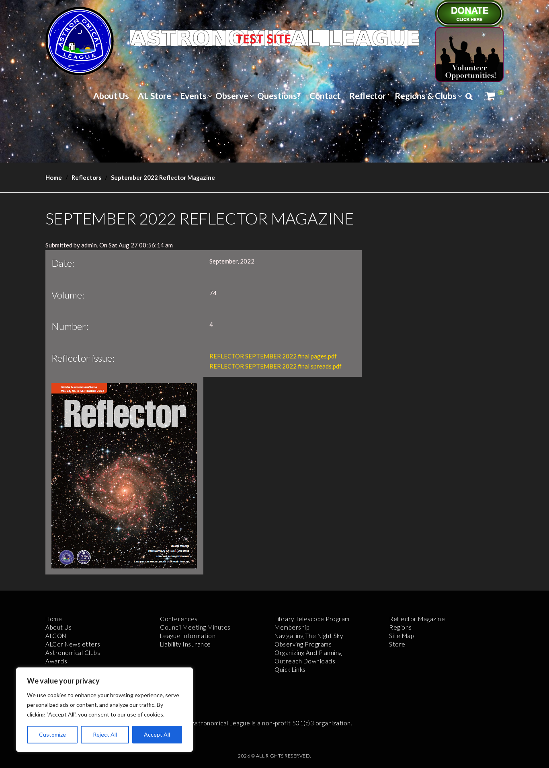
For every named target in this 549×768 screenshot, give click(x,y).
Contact (324, 96)
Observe (231, 96)
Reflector (367, 96)
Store (397, 644)
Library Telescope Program (312, 618)
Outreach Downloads (304, 661)
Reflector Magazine (417, 618)
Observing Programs (303, 644)
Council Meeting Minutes (195, 627)
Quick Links (290, 669)
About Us (111, 96)
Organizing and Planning (308, 652)
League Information (187, 635)
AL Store (154, 96)
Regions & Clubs (426, 96)
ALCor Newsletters (72, 644)
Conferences (179, 618)
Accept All (157, 734)
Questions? (279, 96)
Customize (52, 734)
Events (193, 96)
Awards (56, 661)
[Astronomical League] (79, 40)
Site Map (401, 635)
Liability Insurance (185, 644)
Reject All (105, 734)
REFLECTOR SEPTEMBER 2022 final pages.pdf (273, 356)
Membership (291, 627)
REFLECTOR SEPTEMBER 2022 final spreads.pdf (275, 366)
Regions (400, 627)
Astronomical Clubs (72, 652)
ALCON (55, 635)
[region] (104, 709)
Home (53, 177)
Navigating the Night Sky (308, 635)
